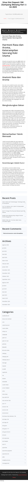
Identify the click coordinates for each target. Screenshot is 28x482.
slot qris (4, 435)
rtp (3, 375)
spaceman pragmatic (7, 450)
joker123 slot (5, 341)
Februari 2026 (5, 263)
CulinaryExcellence (10, 31)
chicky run (4, 331)
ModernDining (20, 32)
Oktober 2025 (5, 276)
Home (5, 18)
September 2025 (6, 279)
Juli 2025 (4, 285)
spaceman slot (5, 453)
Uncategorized (12, 30)
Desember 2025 (6, 270)
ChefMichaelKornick (21, 30)
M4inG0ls (5, 30)
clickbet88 (4, 334)
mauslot (4, 366)
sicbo (3, 391)
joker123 (4, 337)
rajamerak (4, 372)
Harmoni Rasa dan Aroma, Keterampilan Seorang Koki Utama (12, 38)
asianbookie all (5, 315)
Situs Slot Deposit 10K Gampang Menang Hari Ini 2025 (13, 4)
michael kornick (6, 65)
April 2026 (4, 257)
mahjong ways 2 (6, 359)
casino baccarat (5, 325)
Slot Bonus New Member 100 (9, 416)
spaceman (4, 447)
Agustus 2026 (5, 245)
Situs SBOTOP (5, 397)
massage (4, 362)
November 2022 (6, 304)
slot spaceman (5, 438)
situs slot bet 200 (6, 400)
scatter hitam (5, 384)
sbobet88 (4, 381)
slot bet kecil (5, 413)
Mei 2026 (4, 254)
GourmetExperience (6, 32)
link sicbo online (5, 350)
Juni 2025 (4, 288)
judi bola (4, 344)
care (3, 322)
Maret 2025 (5, 298)
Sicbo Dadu (4, 394)
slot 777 (4, 403)
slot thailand (5, 441)
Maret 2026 (5, 260)
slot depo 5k (5, 422)
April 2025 (4, 295)
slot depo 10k (5, 419)
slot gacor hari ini (6, 431)
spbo (3, 457)
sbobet (4, 378)
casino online (5, 328)
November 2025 (6, 273)
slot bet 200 (5, 410)
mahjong (4, 353)
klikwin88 (4, 347)
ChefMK (4, 31)
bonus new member (7, 319)
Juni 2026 (4, 251)
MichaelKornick (14, 32)
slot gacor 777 (5, 428)
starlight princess (6, 460)
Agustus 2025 (5, 282)
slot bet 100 (5, 406)
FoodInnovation (17, 31)
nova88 (4, 369)
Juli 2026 (4, 248)
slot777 (4, 444)
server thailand (5, 388)
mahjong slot (5, 356)
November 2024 (6, 301)
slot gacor (4, 425)
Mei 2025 (4, 292)
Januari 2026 (5, 267)
